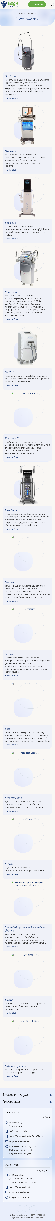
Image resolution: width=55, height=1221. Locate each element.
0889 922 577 (16, 1131)
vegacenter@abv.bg (19, 1141)
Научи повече (11, 98)
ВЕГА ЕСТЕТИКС (38, 1215)
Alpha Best (38, 1218)
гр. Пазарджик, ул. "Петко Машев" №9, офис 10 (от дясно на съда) (23, 1178)
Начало (21, 13)
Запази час (37, 4)
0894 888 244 (16, 1136)
